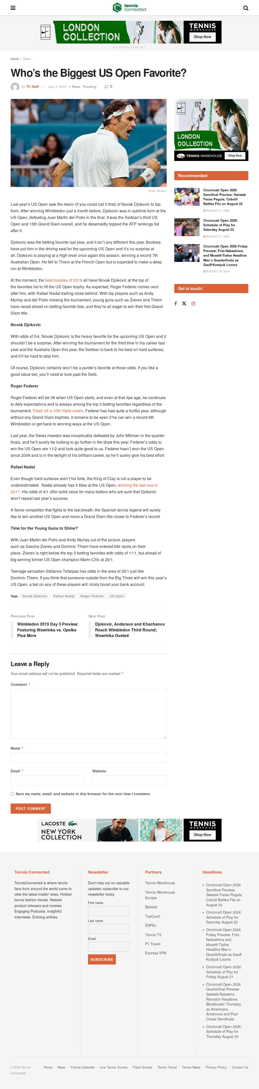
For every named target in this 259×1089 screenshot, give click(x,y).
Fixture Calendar (83, 1067)
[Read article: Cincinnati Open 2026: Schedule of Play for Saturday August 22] (187, 227)
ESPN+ (151, 925)
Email (17, 770)
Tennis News (191, 1067)
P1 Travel (152, 943)
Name (17, 748)
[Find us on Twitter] (184, 303)
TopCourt (152, 916)
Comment (21, 684)
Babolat (151, 906)
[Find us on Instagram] (193, 303)
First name (95, 902)
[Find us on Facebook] (175, 303)
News (27, 58)
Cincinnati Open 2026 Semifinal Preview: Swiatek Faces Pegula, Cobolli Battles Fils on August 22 (224, 197)
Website (99, 770)
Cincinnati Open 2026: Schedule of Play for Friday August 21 (224, 971)
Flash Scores (142, 1067)
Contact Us (240, 1067)
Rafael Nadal (64, 596)
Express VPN (155, 952)
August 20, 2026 (217, 271)
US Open (117, 596)
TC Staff (32, 86)
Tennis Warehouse (160, 882)
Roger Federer (92, 596)
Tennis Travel (167, 1067)
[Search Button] (245, 7)
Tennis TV (153, 934)
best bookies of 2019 (63, 280)
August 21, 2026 (217, 210)
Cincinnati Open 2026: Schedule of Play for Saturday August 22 (220, 225)
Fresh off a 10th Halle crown (58, 411)
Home (15, 58)
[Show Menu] (13, 7)
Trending (89, 86)
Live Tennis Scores (114, 1067)
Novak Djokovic (35, 596)
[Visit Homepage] (129, 8)
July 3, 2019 (57, 86)
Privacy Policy (216, 1067)
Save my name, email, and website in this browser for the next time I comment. (83, 793)
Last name (95, 920)
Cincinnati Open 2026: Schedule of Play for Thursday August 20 (224, 1031)
